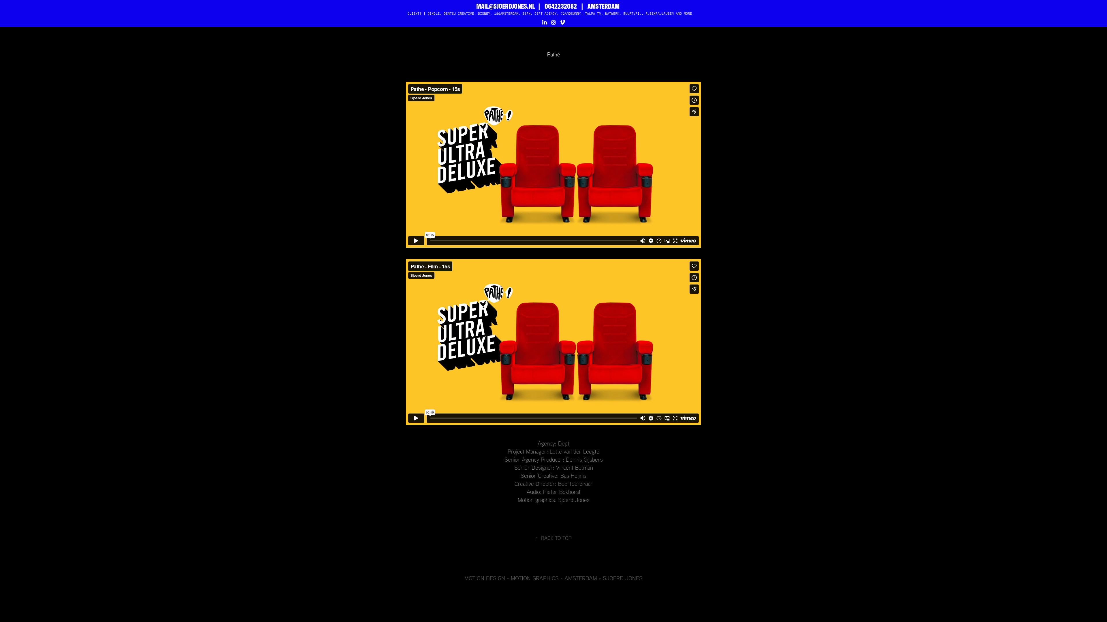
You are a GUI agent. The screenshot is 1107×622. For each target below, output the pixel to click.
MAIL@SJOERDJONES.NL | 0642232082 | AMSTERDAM (548, 5)
